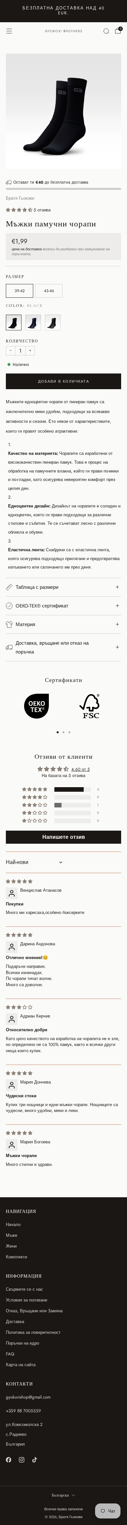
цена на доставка (27, 249)
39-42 (20, 291)
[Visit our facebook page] (8, 1459)
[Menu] (9, 31)
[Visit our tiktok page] (34, 1459)
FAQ (10, 1354)
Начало (13, 1224)
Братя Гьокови (20, 198)
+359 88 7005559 (23, 1411)
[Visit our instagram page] (21, 1459)
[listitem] (63, 11)
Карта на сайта (20, 1365)
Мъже (11, 1235)
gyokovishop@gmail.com (28, 1397)
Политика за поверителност (33, 1332)
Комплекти (16, 1257)
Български (60, 1495)
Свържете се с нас (24, 1289)
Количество (22, 341)
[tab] (58, 732)
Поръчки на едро (22, 1343)
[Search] (106, 31)
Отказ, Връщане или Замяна (34, 1311)
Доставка (15, 1321)
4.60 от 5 (80, 769)
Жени (11, 1246)
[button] (20, 210)
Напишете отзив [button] (63, 837)
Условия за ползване (26, 1300)
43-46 (49, 291)
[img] (19, 881)
